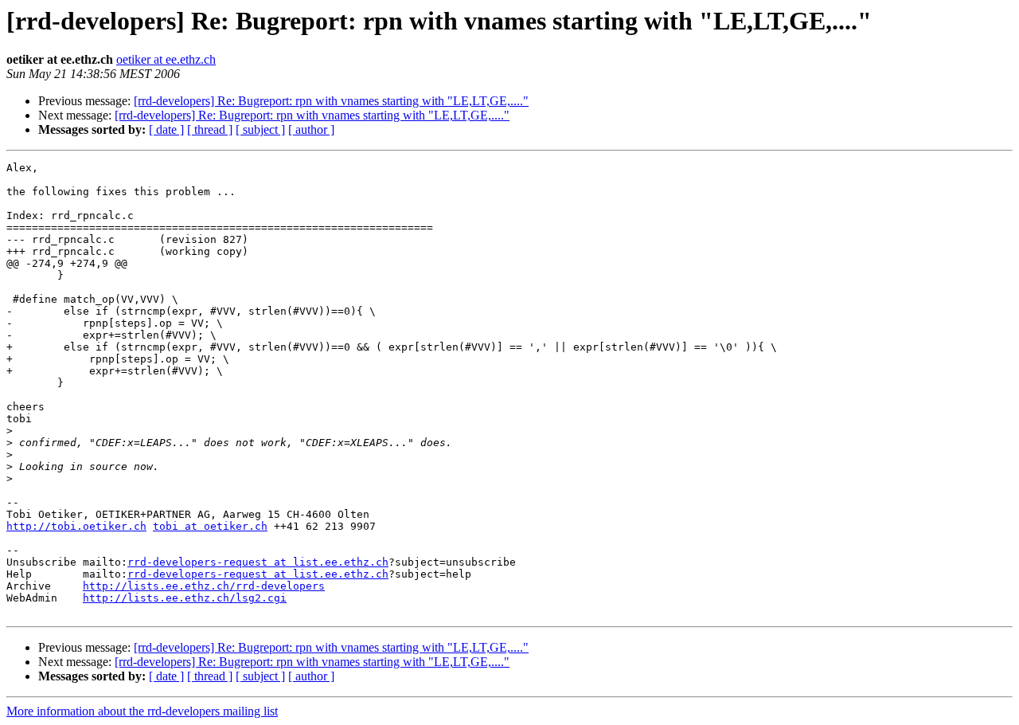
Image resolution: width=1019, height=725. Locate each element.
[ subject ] (260, 129)
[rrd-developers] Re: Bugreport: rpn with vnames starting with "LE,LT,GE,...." (331, 101)
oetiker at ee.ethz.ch (166, 59)
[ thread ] (209, 129)
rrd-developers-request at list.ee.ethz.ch (257, 562)
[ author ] (311, 129)
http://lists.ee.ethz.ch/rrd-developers (204, 586)
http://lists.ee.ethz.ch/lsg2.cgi (185, 598)
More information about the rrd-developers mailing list (142, 711)
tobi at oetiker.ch (210, 526)
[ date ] (166, 129)
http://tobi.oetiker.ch (76, 526)
